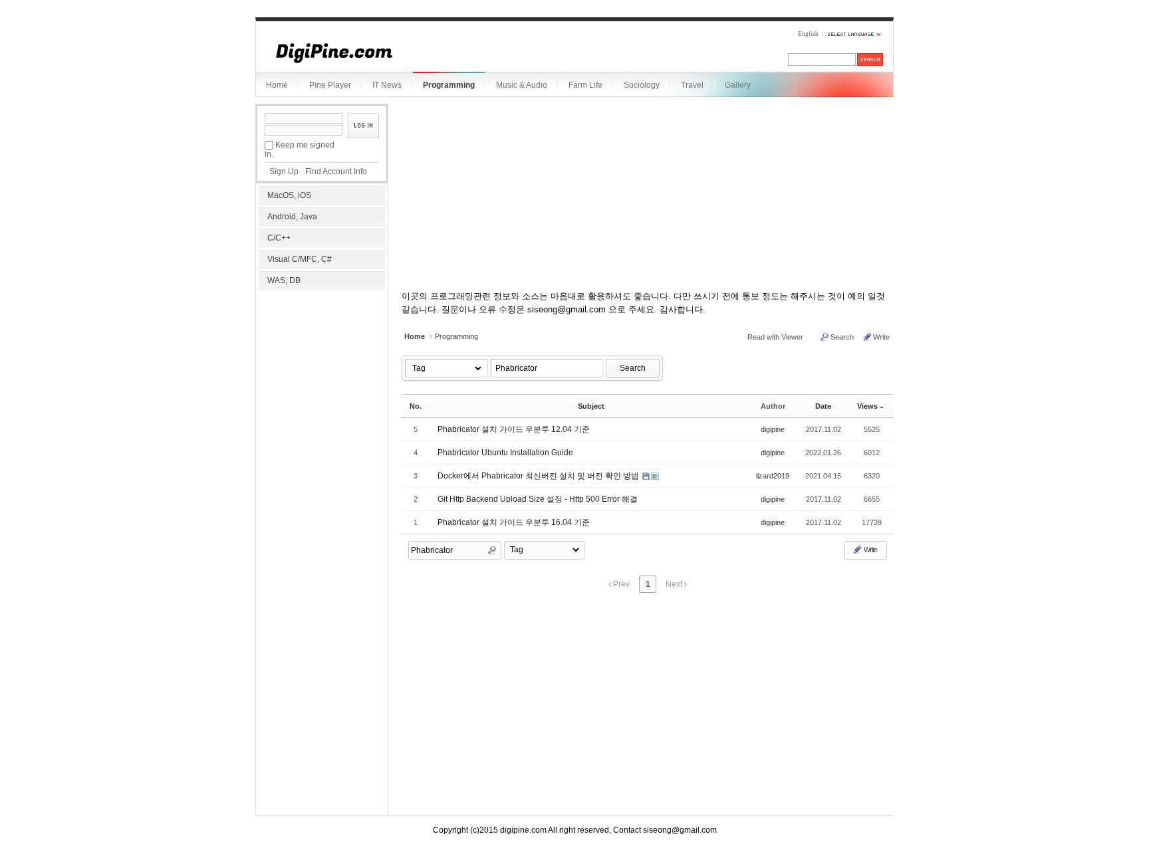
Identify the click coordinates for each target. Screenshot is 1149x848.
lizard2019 (772, 476)
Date (823, 406)
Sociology (642, 85)
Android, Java (292, 216)
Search (842, 337)
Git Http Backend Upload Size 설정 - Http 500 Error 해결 (538, 499)
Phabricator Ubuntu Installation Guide (505, 452)
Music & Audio (521, 85)
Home (277, 85)
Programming (449, 85)
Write (881, 337)
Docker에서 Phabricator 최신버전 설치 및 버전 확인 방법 (539, 475)
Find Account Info (336, 171)
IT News (387, 85)
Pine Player (330, 85)
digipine (773, 429)
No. (416, 406)
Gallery (738, 85)
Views (867, 406)
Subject (591, 406)
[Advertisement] (321, 378)
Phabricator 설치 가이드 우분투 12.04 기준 (514, 429)
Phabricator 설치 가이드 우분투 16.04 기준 (514, 522)
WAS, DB (284, 280)
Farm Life (585, 85)
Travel (692, 85)
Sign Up (284, 171)
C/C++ (279, 238)
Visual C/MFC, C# (299, 259)
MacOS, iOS (289, 195)
